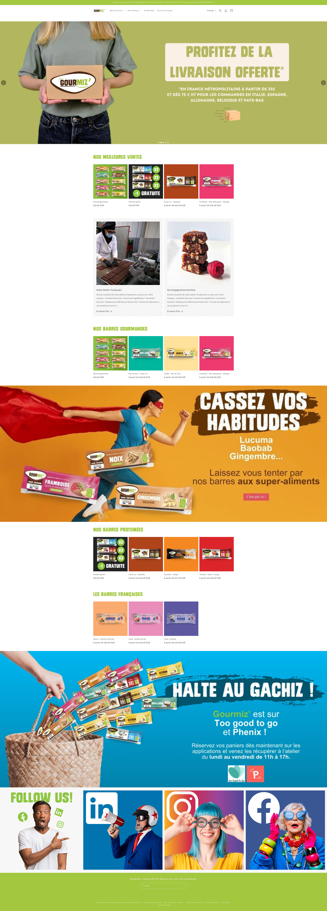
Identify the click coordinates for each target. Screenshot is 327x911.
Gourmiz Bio (106, 902)
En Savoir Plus (102, 311)
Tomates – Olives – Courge (209, 574)
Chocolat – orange (171, 574)
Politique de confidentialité (152, 902)
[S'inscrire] (183, 886)
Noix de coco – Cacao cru (138, 374)
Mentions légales (164, 905)
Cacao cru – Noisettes (172, 202)
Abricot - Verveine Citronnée (103, 639)
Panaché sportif (134, 202)
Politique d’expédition (211, 902)
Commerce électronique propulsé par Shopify (125, 902)
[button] (117, 10)
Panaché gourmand (100, 202)
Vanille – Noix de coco (172, 374)
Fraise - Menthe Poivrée (137, 639)
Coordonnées (226, 902)
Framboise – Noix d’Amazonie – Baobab (214, 202)
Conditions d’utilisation (194, 902)
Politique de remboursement (173, 902)
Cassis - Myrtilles (170, 639)
